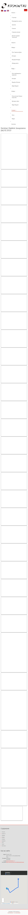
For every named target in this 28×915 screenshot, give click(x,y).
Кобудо (13, 91)
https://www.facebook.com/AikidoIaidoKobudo (15, 862)
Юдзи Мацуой (15, 85)
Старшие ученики (16, 32)
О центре (14, 17)
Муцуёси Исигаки (16, 82)
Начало (13, 12)
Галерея (13, 110)
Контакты (13, 124)
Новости (13, 42)
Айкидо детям (15, 63)
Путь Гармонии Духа (17, 52)
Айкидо (13, 47)
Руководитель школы (17, 21)
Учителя (14, 28)
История (14, 55)
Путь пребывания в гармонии (16, 74)
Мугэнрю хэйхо (15, 101)
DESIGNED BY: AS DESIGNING (14, 912)
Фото (13, 115)
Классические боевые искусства (17, 97)
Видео (13, 118)
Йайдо (13, 68)
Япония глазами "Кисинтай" (16, 36)
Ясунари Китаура (16, 59)
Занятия (14, 24)
